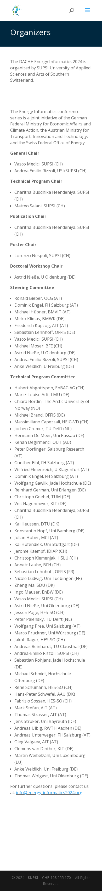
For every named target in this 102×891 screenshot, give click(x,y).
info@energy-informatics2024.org (49, 792)
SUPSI (33, 877)
